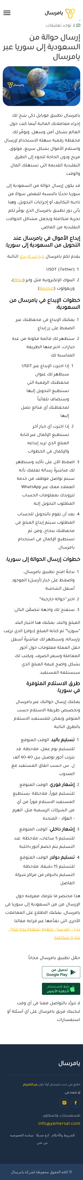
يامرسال (54, 13)
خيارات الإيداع (32, 257)
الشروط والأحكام (63, 1135)
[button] (6, 12)
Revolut (46, 289)
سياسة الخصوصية (22, 1135)
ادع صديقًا (42, 1135)
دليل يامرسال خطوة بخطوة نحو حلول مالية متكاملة (44, 933)
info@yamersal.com (59, 1124)
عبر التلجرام (30, 1084)
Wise (18, 280)
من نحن (42, 1142)
